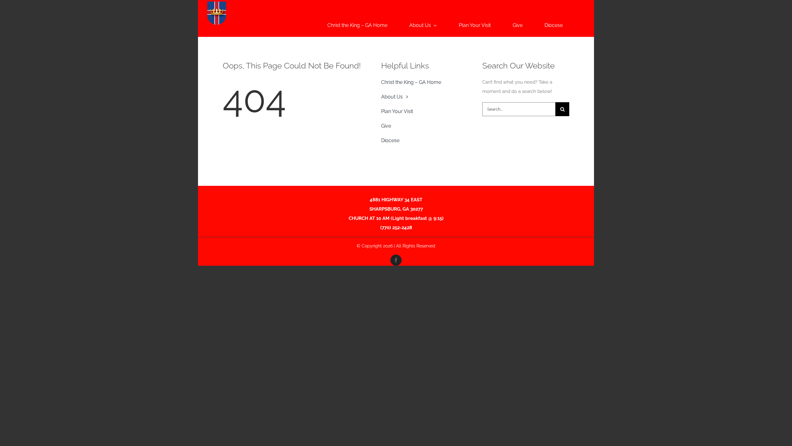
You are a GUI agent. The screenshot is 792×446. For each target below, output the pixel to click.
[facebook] (396, 260)
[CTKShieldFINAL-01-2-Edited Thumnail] (216, 4)
